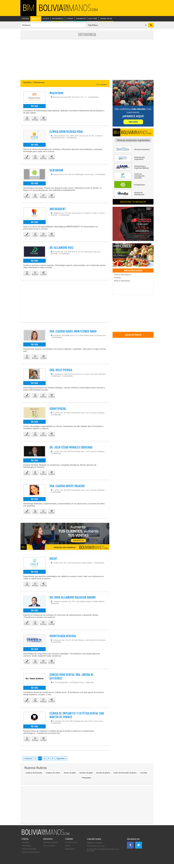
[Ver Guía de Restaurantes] (133, 255)
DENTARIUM (56, 170)
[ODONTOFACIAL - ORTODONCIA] (34, 413)
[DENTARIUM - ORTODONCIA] (34, 174)
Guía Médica (26, 846)
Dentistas (117, 278)
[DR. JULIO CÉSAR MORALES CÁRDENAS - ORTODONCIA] (34, 451)
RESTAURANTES (57, 18)
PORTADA (25, 18)
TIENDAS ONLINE (106, 18)
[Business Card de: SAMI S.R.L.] (133, 170)
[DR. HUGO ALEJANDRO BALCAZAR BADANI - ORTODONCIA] (34, 602)
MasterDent (56, 93)
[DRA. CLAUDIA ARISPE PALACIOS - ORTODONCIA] (34, 490)
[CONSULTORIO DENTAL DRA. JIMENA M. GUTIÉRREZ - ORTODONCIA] (34, 679)
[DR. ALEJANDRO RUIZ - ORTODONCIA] (34, 252)
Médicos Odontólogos (122, 281)
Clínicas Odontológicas (122, 275)
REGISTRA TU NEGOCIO (133, 201)
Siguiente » (61, 758)
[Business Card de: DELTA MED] (133, 196)
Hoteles (68, 846)
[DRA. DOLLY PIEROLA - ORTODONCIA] (34, 374)
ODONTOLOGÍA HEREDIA (62, 636)
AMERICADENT (57, 209)
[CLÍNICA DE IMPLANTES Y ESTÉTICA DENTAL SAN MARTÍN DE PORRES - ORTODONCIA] (34, 718)
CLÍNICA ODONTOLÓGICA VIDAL (66, 131)
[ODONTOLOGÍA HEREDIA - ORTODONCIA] (34, 640)
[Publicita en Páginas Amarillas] (65, 536)
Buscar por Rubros (133, 334)
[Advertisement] (87, 60)
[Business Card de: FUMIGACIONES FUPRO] (133, 188)
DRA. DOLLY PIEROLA (60, 370)
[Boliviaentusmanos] (28, 10)
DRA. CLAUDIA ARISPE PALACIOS (67, 486)
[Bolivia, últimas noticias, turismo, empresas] (45, 834)
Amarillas (25, 842)
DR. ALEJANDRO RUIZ (61, 247)
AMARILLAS (36, 19)
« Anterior (28, 758)
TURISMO (69, 18)
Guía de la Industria (29, 849)
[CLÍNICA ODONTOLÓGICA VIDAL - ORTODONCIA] (34, 136)
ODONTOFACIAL (57, 408)
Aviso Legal (90, 851)
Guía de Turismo (71, 842)
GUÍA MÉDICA (81, 18)
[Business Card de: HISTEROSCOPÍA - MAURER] (133, 161)
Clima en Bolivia (49, 846)
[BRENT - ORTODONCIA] (34, 563)
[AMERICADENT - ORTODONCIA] (34, 213)
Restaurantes (70, 849)
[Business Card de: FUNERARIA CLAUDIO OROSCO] (133, 152)
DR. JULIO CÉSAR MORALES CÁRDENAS (71, 447)
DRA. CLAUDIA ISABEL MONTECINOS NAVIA (73, 331)
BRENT (53, 559)
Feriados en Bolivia (50, 842)
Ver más (34, 106)
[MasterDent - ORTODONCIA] (34, 97)
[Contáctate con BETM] (133, 103)
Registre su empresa (95, 843)
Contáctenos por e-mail (96, 846)
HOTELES (46, 18)
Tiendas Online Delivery (31, 852)
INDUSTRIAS (92, 18)
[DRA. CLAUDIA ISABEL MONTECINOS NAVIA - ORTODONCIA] (34, 336)
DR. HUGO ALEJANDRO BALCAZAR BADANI (72, 597)
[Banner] (133, 224)
